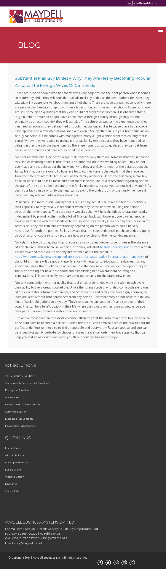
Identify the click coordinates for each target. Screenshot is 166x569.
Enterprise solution (17, 390)
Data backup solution (19, 418)
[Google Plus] (116, 563)
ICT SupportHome (16, 462)
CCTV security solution (19, 375)
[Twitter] (108, 563)
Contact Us (12, 491)
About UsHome (14, 455)
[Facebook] (100, 563)
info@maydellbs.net (146, 3)
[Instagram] (124, 563)
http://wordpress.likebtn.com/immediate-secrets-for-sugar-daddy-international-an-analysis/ (79, 256)
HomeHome (12, 448)
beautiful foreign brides (116, 247)
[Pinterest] (132, 563)
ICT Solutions (13, 469)
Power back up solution (20, 425)
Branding (11, 483)
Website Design (14, 476)
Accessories (12, 397)
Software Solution (16, 411)
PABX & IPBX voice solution (22, 404)
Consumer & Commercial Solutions (27, 383)
